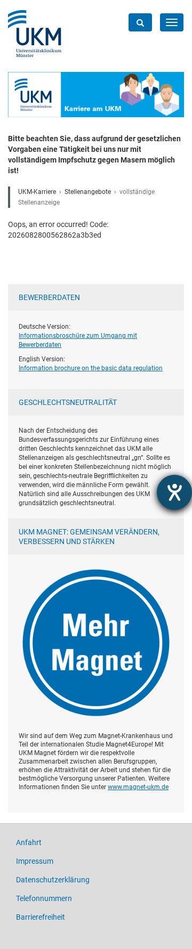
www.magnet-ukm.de (138, 787)
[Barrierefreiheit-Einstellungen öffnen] (174, 492)
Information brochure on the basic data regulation (91, 368)
